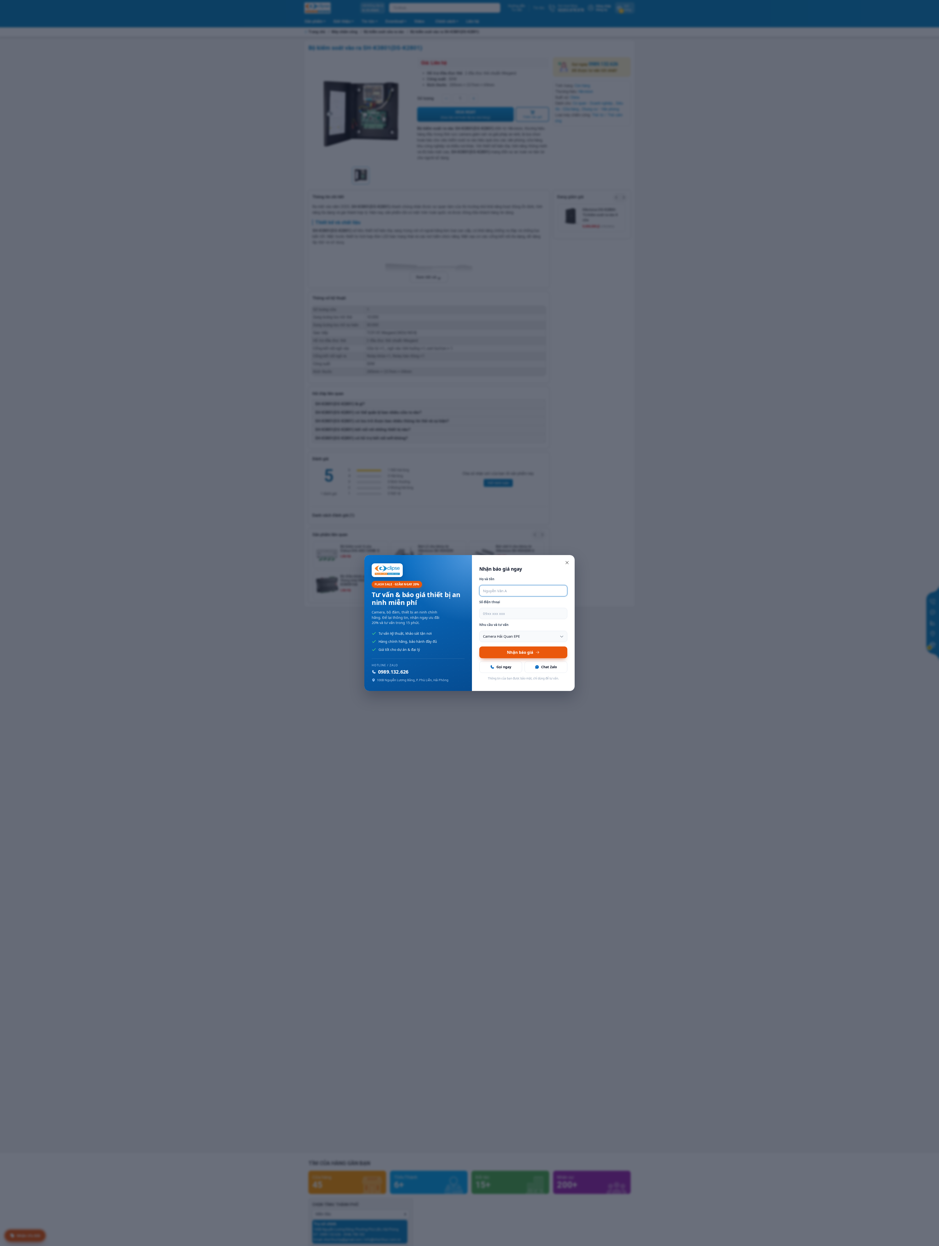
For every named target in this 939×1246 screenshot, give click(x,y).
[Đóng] (567, 562)
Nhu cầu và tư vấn (494, 625)
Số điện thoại (489, 602)
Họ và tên (486, 579)
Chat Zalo (549, 667)
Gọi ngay (503, 667)
